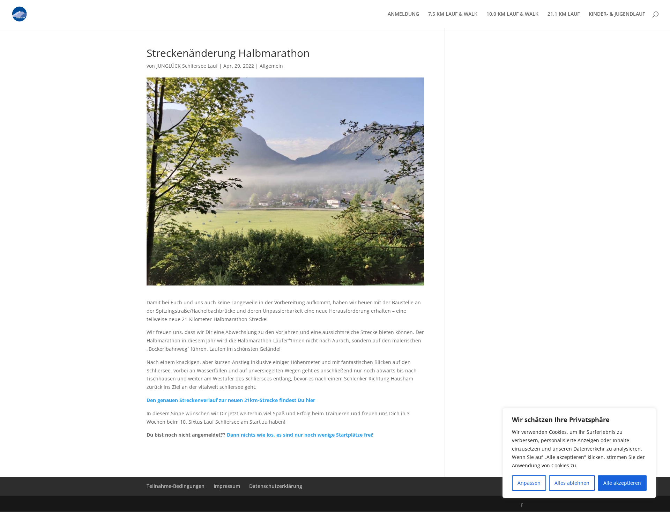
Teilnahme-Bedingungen (175, 486)
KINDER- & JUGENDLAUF (617, 14)
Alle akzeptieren (622, 483)
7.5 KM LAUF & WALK (452, 14)
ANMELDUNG (403, 14)
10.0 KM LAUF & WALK (512, 14)
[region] (579, 453)
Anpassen (529, 483)
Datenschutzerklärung (275, 486)
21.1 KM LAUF (564, 14)
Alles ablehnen (571, 483)
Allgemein (271, 65)
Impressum (227, 486)
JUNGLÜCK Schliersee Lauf (187, 65)
